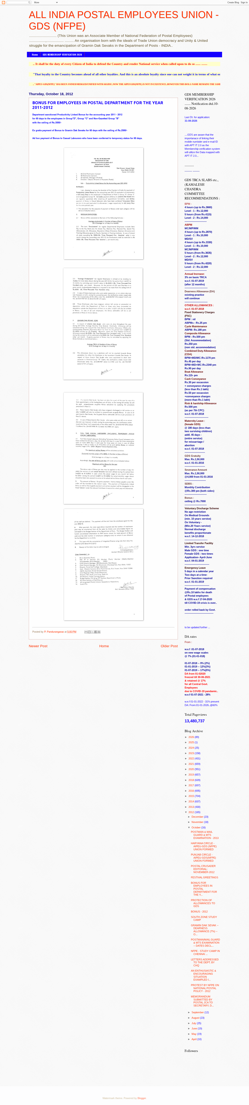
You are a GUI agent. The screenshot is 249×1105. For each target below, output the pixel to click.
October (196, 827)
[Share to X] (92, 632)
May (194, 1034)
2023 (192, 753)
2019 (192, 774)
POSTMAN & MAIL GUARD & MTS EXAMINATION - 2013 (205, 835)
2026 (192, 737)
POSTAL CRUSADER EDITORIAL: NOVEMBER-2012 (203, 869)
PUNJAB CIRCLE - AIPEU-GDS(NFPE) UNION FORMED (203, 857)
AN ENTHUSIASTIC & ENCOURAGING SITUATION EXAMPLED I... (203, 975)
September (198, 1012)
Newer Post (38, 646)
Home (35, 54)
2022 (192, 758)
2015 (192, 796)
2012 (192, 812)
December (198, 816)
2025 (192, 742)
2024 (192, 747)
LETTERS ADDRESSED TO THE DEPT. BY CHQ (205, 962)
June (195, 1028)
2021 (192, 764)
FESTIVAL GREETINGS (204, 877)
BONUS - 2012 (199, 911)
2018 (192, 780)
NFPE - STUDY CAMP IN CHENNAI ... (205, 952)
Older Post (169, 646)
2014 (192, 801)
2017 (192, 785)
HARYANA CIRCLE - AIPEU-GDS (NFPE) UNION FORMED (204, 846)
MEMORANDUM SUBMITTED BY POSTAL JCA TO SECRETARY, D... (202, 1001)
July (194, 1023)
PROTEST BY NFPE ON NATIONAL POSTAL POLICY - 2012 (205, 988)
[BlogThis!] (89, 632)
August (196, 1017)
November (198, 822)
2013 (192, 807)
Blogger (142, 1098)
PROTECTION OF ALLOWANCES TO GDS (203, 903)
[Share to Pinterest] (99, 632)
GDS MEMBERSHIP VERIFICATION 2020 (62, 54)
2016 (192, 790)
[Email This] (86, 632)
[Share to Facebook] (95, 632)
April (194, 1039)
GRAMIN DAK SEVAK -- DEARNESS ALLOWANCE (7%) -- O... (205, 930)
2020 (192, 769)
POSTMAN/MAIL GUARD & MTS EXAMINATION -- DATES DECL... (205, 942)
